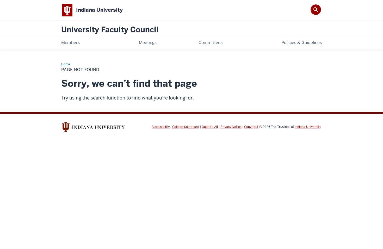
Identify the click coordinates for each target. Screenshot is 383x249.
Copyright (251, 127)
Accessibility (161, 127)
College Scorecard (185, 127)
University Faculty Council (110, 30)
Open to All (210, 127)
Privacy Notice (231, 127)
